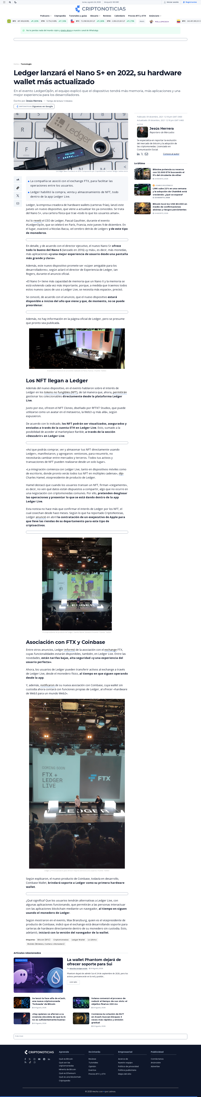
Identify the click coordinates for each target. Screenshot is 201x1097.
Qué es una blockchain (70, 1077)
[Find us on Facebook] (25, 1059)
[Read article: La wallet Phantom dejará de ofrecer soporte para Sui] (38, 975)
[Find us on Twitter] (30, 1059)
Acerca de (123, 1059)
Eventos (92, 1070)
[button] (18, 191)
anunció (41, 517)
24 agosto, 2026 (96, 968)
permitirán (120, 392)
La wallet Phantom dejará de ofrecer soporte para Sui (94, 961)
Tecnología (26, 64)
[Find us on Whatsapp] (35, 1062)
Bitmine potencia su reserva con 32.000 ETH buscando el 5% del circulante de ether (168, 172)
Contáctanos (157, 1059)
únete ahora (66, 30)
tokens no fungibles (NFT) (61, 392)
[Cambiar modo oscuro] (15, 2)
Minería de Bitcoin (67, 1069)
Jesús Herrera (34, 101)
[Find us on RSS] (25, 1062)
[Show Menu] (4, 2)
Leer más (75, 981)
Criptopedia (60, 15)
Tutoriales (93, 1062)
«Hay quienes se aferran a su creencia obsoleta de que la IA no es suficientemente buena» (48, 1017)
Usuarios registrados (164, 185)
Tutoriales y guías (78, 15)
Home (16, 64)
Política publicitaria (127, 1070)
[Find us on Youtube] (39, 1059)
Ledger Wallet (78, 940)
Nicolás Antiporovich (78, 968)
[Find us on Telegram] (44, 1059)
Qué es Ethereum (67, 1073)
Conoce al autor (171, 153)
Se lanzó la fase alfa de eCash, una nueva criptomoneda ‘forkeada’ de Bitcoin (48, 1001)
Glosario (94, 15)
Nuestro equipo (125, 1062)
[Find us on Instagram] (34, 1059)
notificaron (47, 685)
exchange (110, 650)
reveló (38, 220)
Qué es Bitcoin (66, 1059)
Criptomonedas (61, 940)
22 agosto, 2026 (99, 1026)
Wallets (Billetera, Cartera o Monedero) (46, 944)
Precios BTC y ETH (137, 15)
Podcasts (44, 15)
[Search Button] (10, 2)
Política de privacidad (128, 1066)
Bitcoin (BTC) (44, 940)
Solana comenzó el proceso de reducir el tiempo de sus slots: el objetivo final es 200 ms (109, 1001)
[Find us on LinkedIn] (49, 1059)
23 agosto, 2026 (99, 1008)
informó (69, 650)
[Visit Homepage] (100, 8)
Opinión (92, 1066)
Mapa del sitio (124, 1074)
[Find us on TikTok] (30, 1062)
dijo (121, 473)
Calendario (119, 15)
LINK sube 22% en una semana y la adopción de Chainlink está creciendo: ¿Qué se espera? (170, 191)
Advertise (155, 1066)
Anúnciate (154, 15)
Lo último (92, 940)
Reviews (107, 15)
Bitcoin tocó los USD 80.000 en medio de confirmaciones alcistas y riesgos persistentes (170, 207)
